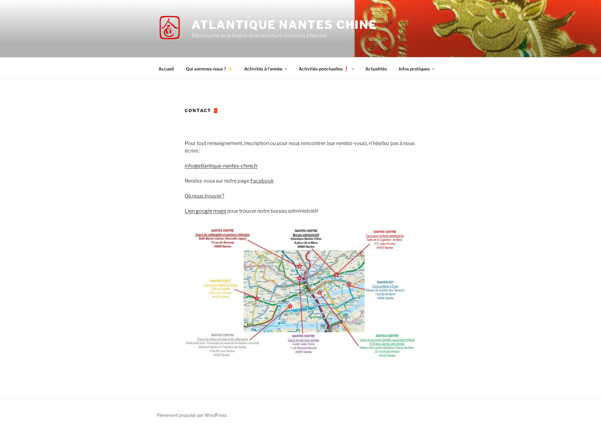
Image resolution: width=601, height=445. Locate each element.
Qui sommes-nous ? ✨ (209, 68)
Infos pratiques (414, 68)
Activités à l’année (263, 68)
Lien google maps (205, 211)
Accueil (166, 68)
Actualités (376, 68)
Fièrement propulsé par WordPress (192, 415)
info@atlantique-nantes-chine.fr (221, 166)
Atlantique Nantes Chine (284, 25)
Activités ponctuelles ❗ (324, 68)
